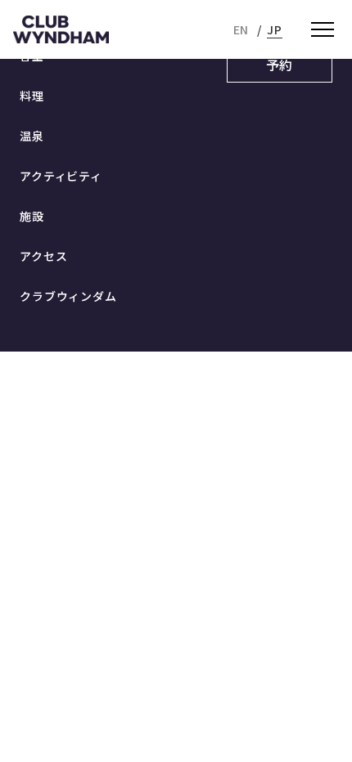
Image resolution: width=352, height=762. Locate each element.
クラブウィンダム (68, 296)
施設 (32, 216)
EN (241, 29)
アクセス (43, 256)
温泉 (32, 136)
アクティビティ (61, 176)
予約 (280, 64)
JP (274, 29)
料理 (32, 95)
